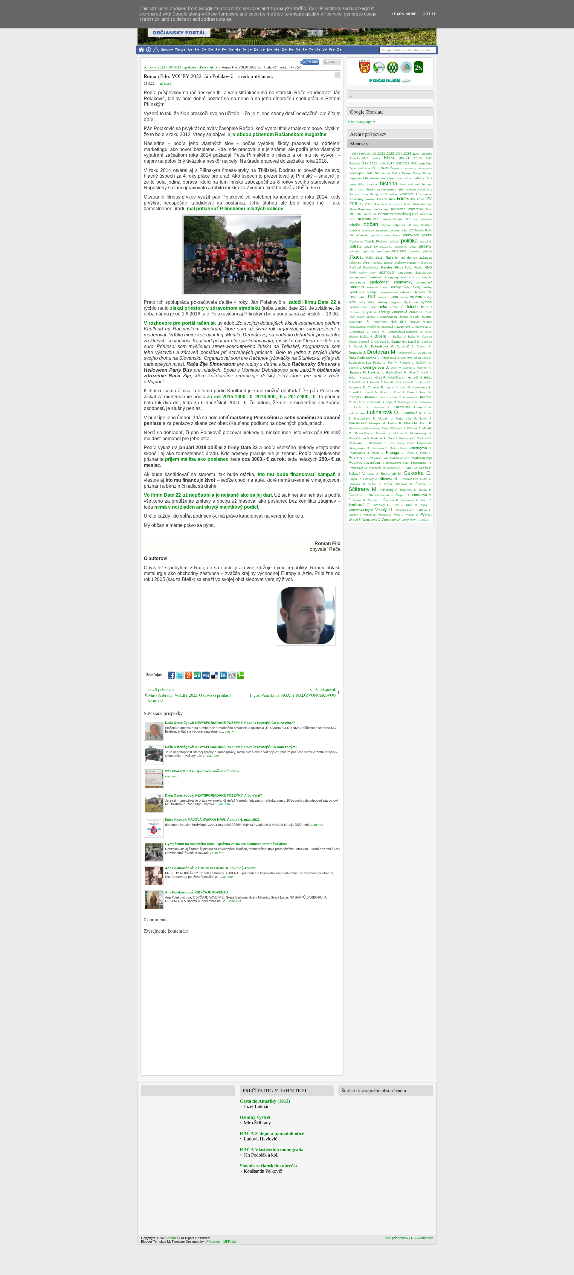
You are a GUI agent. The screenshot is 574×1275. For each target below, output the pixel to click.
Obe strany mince (402, 443)
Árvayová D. (423, 326)
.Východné (410, 302)
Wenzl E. (355, 519)
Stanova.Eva (410, 479)
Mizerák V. (383, 433)
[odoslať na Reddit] (232, 675)
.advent (426, 153)
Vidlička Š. (355, 514)
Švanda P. (391, 500)
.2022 (390, 153)
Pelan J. (412, 453)
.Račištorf (355, 267)
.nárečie (354, 225)
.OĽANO (426, 225)
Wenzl (426, 514)
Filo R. (393, 362)
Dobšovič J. (405, 346)
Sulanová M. (357, 484)
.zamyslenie (369, 312)
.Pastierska (356, 241)
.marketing (380, 209)
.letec (407, 204)
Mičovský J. (397, 428)
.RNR (352, 272)
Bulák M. (414, 336)
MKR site (229, 1241)
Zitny (405, 519)
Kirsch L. (386, 392)
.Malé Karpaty (422, 204)
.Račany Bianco (382, 262)
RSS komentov (422, 1238)
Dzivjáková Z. (390, 357)
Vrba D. (399, 514)
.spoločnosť (379, 282)
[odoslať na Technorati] (240, 675)
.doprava (355, 178)
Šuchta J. (374, 500)
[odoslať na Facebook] (171, 675)
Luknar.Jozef (423, 407)
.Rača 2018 (374, 257)
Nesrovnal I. (358, 443)
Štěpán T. (402, 495)
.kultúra (402, 199)
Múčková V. (424, 438)
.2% (373, 153)
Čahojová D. (382, 341)
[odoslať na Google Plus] (188, 675)
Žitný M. (425, 519)
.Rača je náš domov (401, 257)
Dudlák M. (425, 352)
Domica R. (424, 346)
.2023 (398, 153)
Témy (179, 50)
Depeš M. (361, 346)
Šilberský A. (389, 490)
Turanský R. (381, 505)
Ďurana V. (373, 357)
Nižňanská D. (378, 443)
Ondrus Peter (398, 448)
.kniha (393, 194)
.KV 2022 (365, 204)
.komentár (406, 194)
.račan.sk (425, 257)
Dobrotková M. (382, 346)
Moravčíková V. (359, 438)
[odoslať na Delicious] (214, 675)
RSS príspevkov (396, 1238)
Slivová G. (389, 478)
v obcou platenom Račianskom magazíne (279, 134)
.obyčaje (386, 225)
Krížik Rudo (361, 402)
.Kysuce (397, 204)
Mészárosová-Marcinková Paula (369, 428)
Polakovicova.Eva (395, 462)
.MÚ (352, 214)
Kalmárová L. (422, 387)
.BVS (413, 163)
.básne (389, 158)
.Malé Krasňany (360, 209)
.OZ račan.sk (358, 235)
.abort (416, 153)
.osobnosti (367, 230)
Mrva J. (393, 438)
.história (387, 184)
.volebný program (388, 302)
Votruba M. (385, 514)
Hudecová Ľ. (424, 382)
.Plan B (369, 241)
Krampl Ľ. (372, 397)
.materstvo (415, 209)
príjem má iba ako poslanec (196, 459)
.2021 (381, 153)
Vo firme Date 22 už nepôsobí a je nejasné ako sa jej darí (208, 495)
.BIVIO (417, 158)
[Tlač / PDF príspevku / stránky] (332, 64)
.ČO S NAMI (379, 168)
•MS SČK (399, 322)
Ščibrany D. (424, 484)
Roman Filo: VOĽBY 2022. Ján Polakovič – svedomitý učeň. (208, 76)
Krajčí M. (425, 392)
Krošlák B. (377, 402)
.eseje (390, 178)
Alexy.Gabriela (357, 326)
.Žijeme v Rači (409, 316)
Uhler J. (398, 505)
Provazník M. (377, 467)
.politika (408, 241)
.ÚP (429, 292)
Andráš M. (373, 326)
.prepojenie (400, 246)
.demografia (424, 168)
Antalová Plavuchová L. (397, 326)
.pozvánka (385, 246)
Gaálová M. (424, 362)
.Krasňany (356, 199)
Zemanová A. (391, 519)
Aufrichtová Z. (359, 331)
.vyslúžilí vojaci (358, 307)
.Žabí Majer (356, 316)
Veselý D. (384, 509)
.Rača (356, 257)
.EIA (365, 178)
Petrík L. (426, 453)
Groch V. (396, 367)
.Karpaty (354, 194)
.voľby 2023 (366, 302)
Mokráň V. (400, 433)
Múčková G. (407, 438)
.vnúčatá (415, 297)
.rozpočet (405, 272)
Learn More (404, 14)
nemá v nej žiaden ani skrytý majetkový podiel (206, 507)
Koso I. (412, 392)
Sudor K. (426, 479)
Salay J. (373, 473)
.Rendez (386, 267)
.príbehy (425, 246)
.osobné (354, 230)
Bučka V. (399, 336)
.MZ (407, 219)
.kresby (370, 199)
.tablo (361, 292)
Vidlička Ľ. (424, 510)
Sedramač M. (391, 473)
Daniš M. (414, 341)
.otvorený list (398, 230)
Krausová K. (411, 397)
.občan (370, 224)
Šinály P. (425, 490)
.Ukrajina (419, 292)
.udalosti (405, 292)
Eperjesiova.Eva (360, 362)
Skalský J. (370, 479)
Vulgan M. (412, 514)
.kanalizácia (424, 189)
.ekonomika (377, 178)
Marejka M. (377, 423)
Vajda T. (426, 505)
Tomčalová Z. (359, 505)
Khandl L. (356, 392)
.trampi (371, 292)
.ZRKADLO (416, 312)
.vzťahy (393, 307)
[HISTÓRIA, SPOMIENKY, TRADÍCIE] (379, 72)
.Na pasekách (422, 219)
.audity (376, 158)
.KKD (383, 194)
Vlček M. (370, 514)
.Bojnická (354, 163)
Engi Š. (427, 357)
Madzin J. (385, 418)
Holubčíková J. (397, 377)
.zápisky (384, 312)
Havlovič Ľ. (376, 372)
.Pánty (396, 235)
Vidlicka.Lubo (405, 510)
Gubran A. (409, 367)
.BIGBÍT (404, 158)
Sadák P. (425, 467)
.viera (394, 297)
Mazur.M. (411, 423)
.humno (426, 184)
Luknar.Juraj (357, 413)
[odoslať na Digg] (206, 675)
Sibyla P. (355, 479)
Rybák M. (411, 467)
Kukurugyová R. (408, 402)
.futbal (407, 178)
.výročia (426, 302)
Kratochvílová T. (391, 397)
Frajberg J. (407, 362)
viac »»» (230, 731)
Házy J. (414, 372)
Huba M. (408, 382)
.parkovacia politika (417, 235)
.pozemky (371, 246)
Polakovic (357, 457)
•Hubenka (380, 322)
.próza (427, 251)
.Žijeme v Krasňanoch (381, 316)
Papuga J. (395, 452)
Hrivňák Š (376, 382)
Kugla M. (391, 402)
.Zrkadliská (399, 312)
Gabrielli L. (355, 367)
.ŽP (368, 322)
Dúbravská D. (407, 352)
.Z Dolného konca (416, 306)
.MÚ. (359, 214)
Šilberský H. (408, 490)
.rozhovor (387, 272)
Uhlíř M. (412, 505)
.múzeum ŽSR (368, 219)
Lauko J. (361, 407)
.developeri (356, 173)
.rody (373, 272)
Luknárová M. (412, 413)
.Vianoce (383, 297)
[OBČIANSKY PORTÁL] (365, 72)
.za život (354, 312)
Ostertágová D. (420, 448)
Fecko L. (379, 362)
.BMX (428, 158)
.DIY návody (382, 173)
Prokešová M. (358, 467)
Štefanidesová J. (381, 495)
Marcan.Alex (358, 423)
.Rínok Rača (403, 267)
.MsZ (428, 209)
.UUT (371, 297)
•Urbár (427, 322)
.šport (353, 292)
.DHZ (369, 173)
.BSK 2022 (402, 163)
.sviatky (395, 287)
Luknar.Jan (402, 407)
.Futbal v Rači (422, 178)
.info (401, 189)
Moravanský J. (421, 433)
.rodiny (362, 272)
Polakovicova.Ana (364, 462)
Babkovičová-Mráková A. (405, 331)
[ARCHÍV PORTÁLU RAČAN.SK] (406, 72)
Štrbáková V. (422, 495)
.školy (416, 287)
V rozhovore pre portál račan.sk (180, 323)
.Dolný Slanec (422, 173)
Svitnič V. (375, 484)
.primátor (355, 251)
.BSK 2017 (386, 163)
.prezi (412, 246)
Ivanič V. (392, 387)
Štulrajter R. (357, 500)
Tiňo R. (426, 500)
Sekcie (165, 50)
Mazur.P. (426, 423)
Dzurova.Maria (411, 357)
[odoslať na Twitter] (180, 675)
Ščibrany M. (363, 489)
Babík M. (378, 331)
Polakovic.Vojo (421, 458)
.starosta (356, 287)
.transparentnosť (388, 292)
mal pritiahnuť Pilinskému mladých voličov (235, 208)
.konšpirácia (423, 194)
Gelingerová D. (376, 367)
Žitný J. (414, 519)
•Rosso (415, 322)
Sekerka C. (418, 473)
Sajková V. (357, 473)
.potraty (355, 246)
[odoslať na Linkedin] (223, 675)
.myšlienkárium (392, 219)
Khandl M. (371, 392)
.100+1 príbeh (360, 153)
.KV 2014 (417, 199)
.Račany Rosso (405, 262)
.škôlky (427, 287)
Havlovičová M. (396, 372)
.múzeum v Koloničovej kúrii (397, 214)
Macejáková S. (365, 418)
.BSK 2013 (369, 163)
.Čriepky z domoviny (402, 168)
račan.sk (165, 83)
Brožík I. (382, 336)
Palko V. (378, 453)
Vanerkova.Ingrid (361, 510)
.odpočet (399, 225)
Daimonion (399, 341)
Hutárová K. (357, 387)
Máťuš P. (395, 423)
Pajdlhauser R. (359, 453)
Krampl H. (356, 397)
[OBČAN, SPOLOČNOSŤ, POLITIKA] (393, 72)
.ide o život (356, 189)
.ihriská (370, 189)
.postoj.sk (425, 241)
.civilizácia (363, 168)
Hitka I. (353, 377)
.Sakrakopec (423, 272)
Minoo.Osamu (364, 433)
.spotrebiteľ (424, 282)
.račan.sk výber (359, 262)
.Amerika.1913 (359, 158)
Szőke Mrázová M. (398, 484)
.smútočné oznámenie (416, 277)
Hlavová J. (366, 377)
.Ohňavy (412, 225)
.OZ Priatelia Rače (420, 230)
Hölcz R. (380, 377)
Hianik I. (426, 372)
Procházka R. (421, 462)
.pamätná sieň (379, 235)
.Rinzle (417, 267)
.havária (371, 184)
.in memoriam (386, 189)
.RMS (428, 267)
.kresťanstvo (385, 199)
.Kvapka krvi (381, 204)
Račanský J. (395, 467)
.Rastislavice (370, 267)
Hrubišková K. (393, 382)
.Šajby (406, 287)
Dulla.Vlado (357, 357)
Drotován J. (357, 352)
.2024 (407, 153)
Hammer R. (424, 367)
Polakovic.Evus (377, 458)
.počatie (394, 241)
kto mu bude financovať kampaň (297, 474)
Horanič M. (415, 377)
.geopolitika (356, 184)
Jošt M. (405, 387)
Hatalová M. (358, 372)
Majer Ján (403, 418)
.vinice (403, 297)
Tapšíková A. (410, 500)
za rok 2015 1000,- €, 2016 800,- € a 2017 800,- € (261, 396)
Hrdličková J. (360, 382)
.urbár (362, 297)
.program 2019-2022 (391, 251)
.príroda (368, 251)
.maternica (397, 209)
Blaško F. (366, 336)
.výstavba (378, 306)
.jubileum (410, 189)
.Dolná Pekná (401, 173)
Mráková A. (379, 438)
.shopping (391, 277)
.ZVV (428, 312)
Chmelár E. (376, 387)
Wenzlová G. (371, 519)
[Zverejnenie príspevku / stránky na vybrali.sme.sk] (311, 64)
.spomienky (403, 282)
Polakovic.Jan (399, 458)
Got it (429, 14)
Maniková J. (422, 418)
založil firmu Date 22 (312, 302)
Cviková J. (365, 341)
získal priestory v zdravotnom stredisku (215, 308)
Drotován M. (382, 352)
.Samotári (375, 277)
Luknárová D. (383, 412)
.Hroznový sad (409, 184)
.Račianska (425, 262)
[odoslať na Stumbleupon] (197, 675)
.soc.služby (357, 282)
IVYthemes (213, 1241)
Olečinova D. (380, 448)
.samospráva (357, 277)
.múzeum (369, 214)
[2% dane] (418, 72)
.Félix (399, 178)
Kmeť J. (399, 392)
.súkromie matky (377, 287)
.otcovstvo (382, 230)
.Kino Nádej (369, 194)
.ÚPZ (352, 297)
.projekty (414, 251)
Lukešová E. (382, 407)
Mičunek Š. (414, 428)
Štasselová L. (358, 495)
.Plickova (381, 241)
